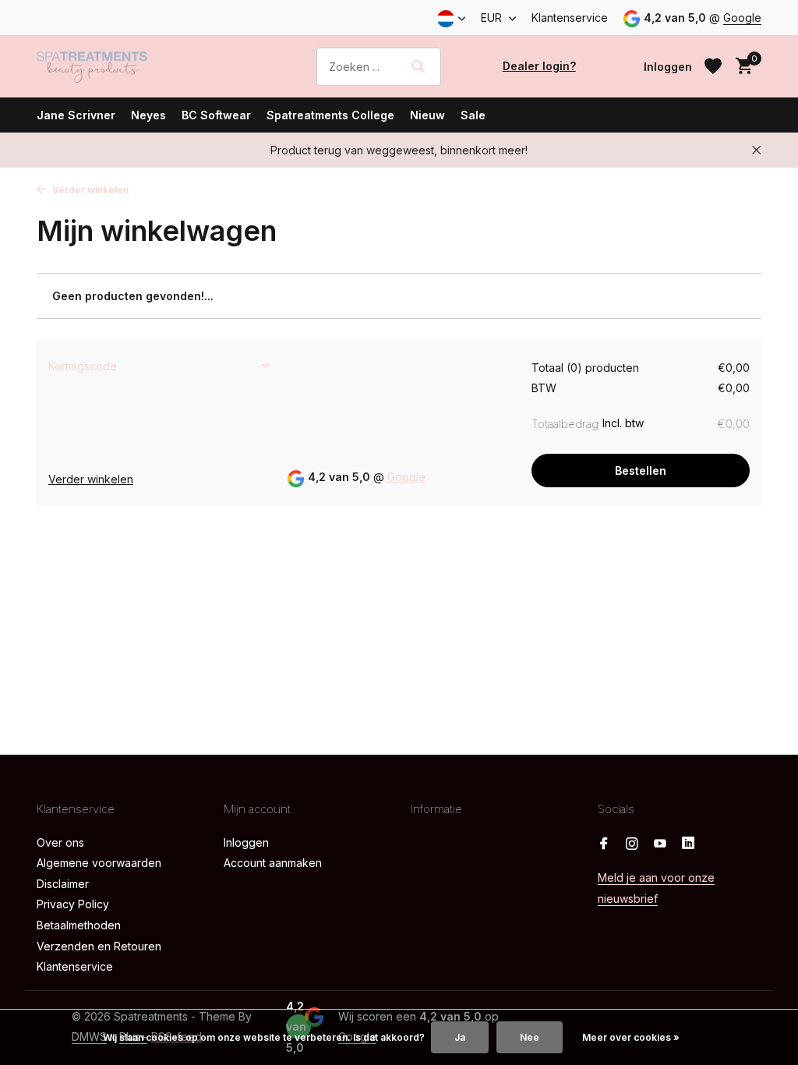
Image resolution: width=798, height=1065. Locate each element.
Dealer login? (539, 66)
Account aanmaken (273, 862)
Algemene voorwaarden (99, 862)
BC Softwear (216, 115)
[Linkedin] (688, 844)
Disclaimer (63, 883)
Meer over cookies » (631, 1037)
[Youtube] (660, 844)
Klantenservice (569, 17)
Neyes (148, 115)
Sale (473, 115)
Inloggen (246, 842)
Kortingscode (82, 366)
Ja (459, 1037)
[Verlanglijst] (713, 66)
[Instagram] (632, 844)
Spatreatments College (330, 115)
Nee (529, 1037)
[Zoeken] (418, 66)
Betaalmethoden (79, 925)
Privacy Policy (73, 904)
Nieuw (427, 115)
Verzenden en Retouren (99, 946)
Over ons (60, 842)
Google (742, 17)
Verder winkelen (89, 190)
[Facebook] (604, 844)
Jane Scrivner (76, 115)
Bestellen (640, 470)
